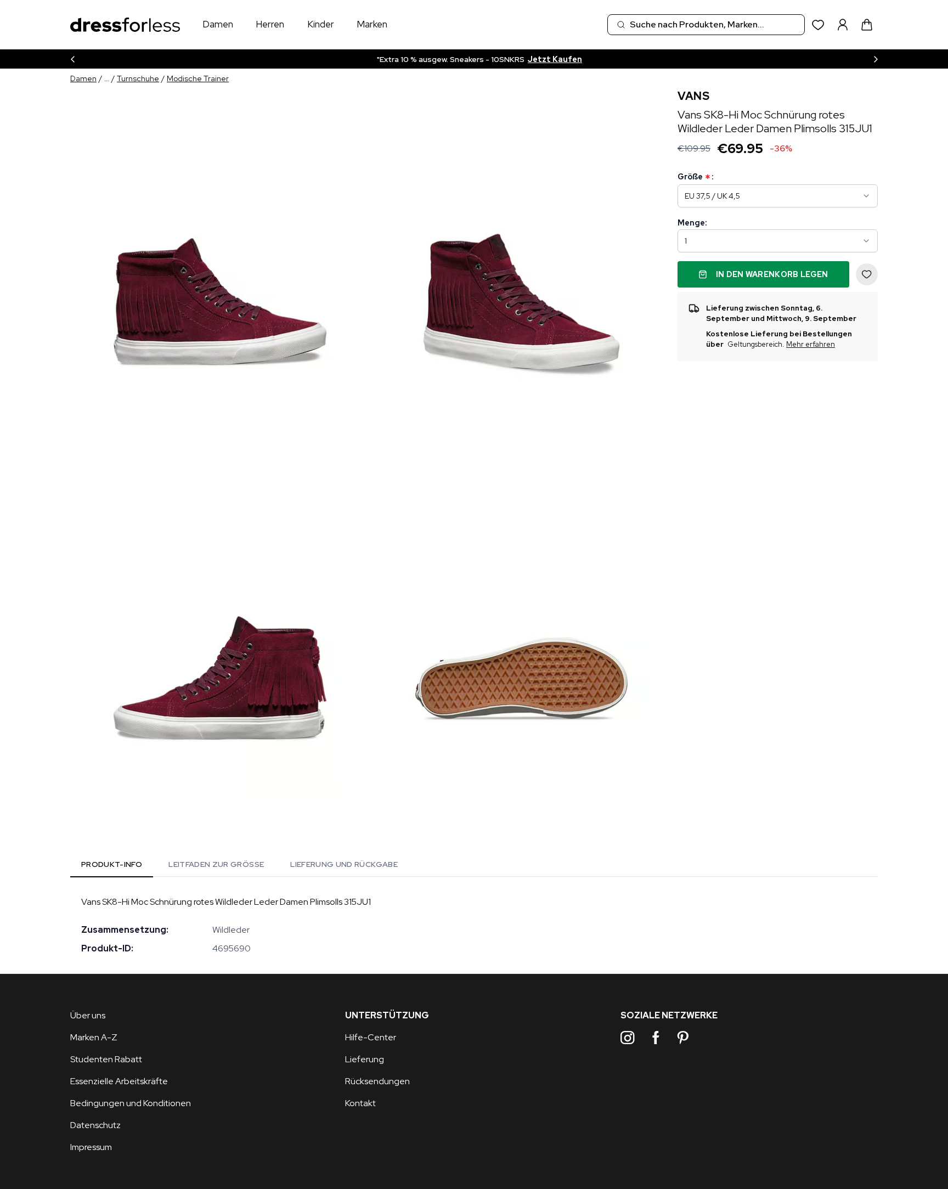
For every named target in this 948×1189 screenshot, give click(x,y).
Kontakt (360, 1103)
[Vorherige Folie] (72, 59)
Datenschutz (95, 1125)
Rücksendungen (377, 1081)
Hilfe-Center (370, 1037)
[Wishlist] (818, 25)
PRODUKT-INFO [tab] (111, 864)
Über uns (87, 1015)
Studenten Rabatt (106, 1059)
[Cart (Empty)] (867, 25)
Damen (217, 24)
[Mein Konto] (843, 25)
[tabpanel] (474, 925)
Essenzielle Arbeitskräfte (119, 1081)
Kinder (320, 24)
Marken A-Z (93, 1037)
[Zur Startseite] (125, 25)
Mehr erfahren (810, 345)
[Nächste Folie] (875, 59)
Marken (372, 24)
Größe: (695, 177)
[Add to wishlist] (867, 274)
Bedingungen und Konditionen (130, 1103)
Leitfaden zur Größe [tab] (216, 864)
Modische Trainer (198, 78)
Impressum (91, 1147)
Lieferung (364, 1059)
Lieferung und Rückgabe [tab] (344, 864)
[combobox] (706, 24)
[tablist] (239, 866)
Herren (270, 24)
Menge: (692, 223)
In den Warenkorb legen (772, 274)
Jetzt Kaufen (555, 59)
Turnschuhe (138, 78)
